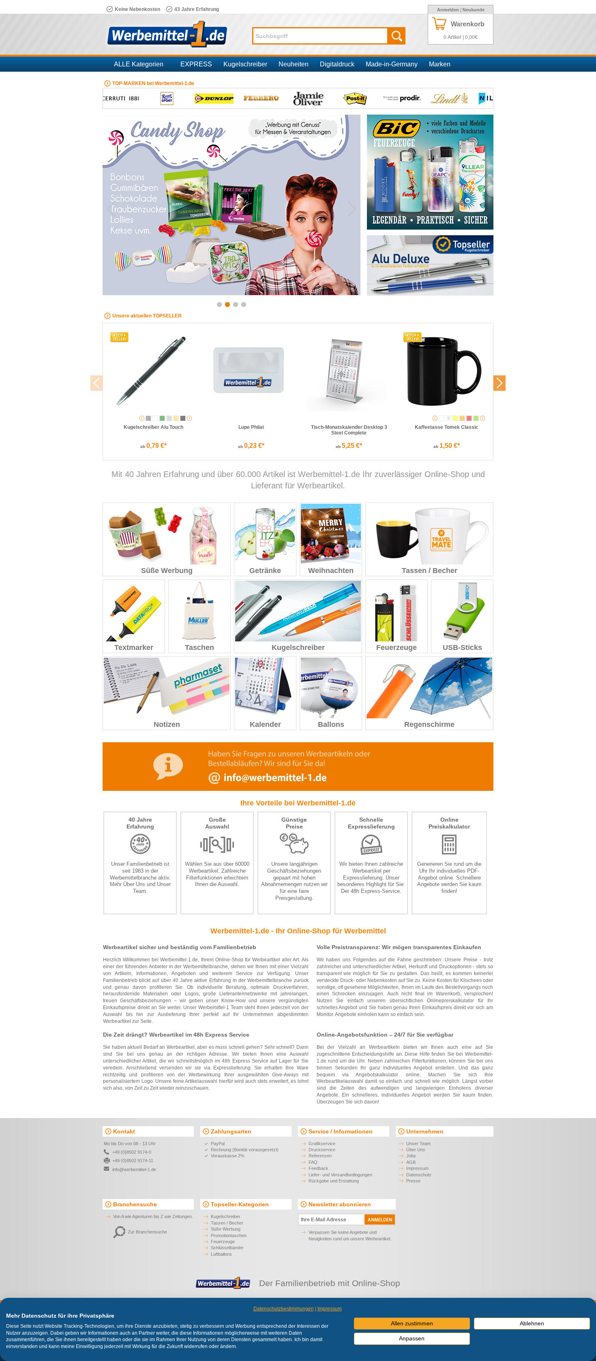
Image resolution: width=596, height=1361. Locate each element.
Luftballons (221, 1254)
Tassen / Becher (429, 571)
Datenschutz (418, 1174)
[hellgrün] (476, 418)
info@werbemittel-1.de (134, 1169)
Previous (111, 209)
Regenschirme (429, 724)
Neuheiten (294, 64)
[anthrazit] (148, 418)
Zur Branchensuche (147, 1231)
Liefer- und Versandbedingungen (340, 1174)
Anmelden (448, 9)
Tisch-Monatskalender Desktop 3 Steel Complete (349, 430)
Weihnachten (331, 571)
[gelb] (455, 418)
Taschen (199, 647)
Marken (439, 64)
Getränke (265, 571)
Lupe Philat (251, 427)
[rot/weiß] (469, 418)
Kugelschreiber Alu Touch (153, 427)
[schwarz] (183, 418)
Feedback (318, 1168)
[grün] (162, 418)
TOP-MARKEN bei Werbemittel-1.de (153, 83)
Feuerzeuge (396, 647)
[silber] (169, 418)
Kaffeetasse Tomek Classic (446, 427)
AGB (411, 1162)
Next (351, 209)
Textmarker (133, 647)
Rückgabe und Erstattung (334, 1180)
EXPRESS (196, 64)
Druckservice (322, 1149)
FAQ (313, 1162)
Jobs (411, 1155)
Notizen (167, 724)
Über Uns (134, 884)
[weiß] (155, 418)
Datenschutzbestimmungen (283, 1309)
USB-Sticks (462, 647)
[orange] (462, 418)
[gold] (176, 418)
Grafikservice (322, 1143)
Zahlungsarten (231, 1131)
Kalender (265, 724)
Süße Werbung (167, 571)
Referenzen (320, 1155)
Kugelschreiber (245, 64)
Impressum (417, 1168)
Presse (413, 1180)
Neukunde (474, 9)
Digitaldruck (337, 64)
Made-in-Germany (392, 64)
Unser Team (418, 1143)
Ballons (331, 724)
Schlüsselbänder (227, 1247)
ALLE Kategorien (138, 64)
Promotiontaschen (229, 1235)
